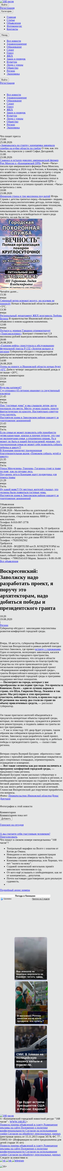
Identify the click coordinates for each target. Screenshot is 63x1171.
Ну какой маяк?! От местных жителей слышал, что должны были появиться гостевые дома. (29, 491)
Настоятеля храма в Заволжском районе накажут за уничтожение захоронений (29, 419)
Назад (4, 35)
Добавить (6, 818)
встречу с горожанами (48, 649)
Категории (6, 11)
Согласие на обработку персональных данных (34, 1133)
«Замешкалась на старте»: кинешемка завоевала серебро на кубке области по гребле (27, 147)
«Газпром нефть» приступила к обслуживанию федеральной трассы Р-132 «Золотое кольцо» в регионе (27, 348)
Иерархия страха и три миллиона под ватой (25, 196)
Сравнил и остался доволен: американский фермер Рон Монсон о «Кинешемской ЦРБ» (29, 162)
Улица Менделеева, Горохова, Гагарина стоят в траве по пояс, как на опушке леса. (30, 470)
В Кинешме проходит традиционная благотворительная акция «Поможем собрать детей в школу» (30, 453)
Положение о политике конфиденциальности (24, 1129)
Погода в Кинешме (25, 896)
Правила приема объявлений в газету (22, 1124)
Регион (4, 625)
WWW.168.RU (18, 1121)
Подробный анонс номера (15, 890)
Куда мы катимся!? (11, 387)
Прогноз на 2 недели (41, 899)
